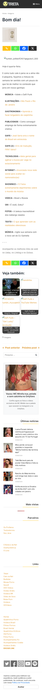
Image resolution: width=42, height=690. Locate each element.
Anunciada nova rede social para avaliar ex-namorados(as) (21, 174)
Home (4, 13)
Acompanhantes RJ (11, 640)
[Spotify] (35, 666)
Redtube (7, 579)
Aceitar (21, 687)
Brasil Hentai (9, 628)
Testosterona (9, 530)
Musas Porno (9, 582)
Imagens (11, 13)
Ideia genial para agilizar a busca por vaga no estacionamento (20, 160)
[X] (32, 48)
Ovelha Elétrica (10, 548)
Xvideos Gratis (10, 645)
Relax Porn (8, 599)
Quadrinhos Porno (11, 619)
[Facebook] (24, 48)
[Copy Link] (7, 48)
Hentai (6, 617)
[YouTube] (28, 666)
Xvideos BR (8, 593)
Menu (37, 4)
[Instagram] (21, 666)
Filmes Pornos (9, 625)
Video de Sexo (10, 596)
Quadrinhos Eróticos (12, 631)
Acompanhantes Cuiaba (13, 642)
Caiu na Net (8, 576)
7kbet (6, 573)
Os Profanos (9, 527)
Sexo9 (6, 585)
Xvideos (7, 602)
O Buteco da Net (10, 545)
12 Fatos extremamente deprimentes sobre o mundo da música (21, 188)
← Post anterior (11, 347)
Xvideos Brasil (9, 622)
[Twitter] (7, 666)
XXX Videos (8, 588)
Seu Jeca (7, 533)
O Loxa (6, 550)
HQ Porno (8, 634)
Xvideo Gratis (9, 591)
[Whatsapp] (15, 48)
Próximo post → (31, 347)
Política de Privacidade (21, 683)
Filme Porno (9, 637)
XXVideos (8, 605)
